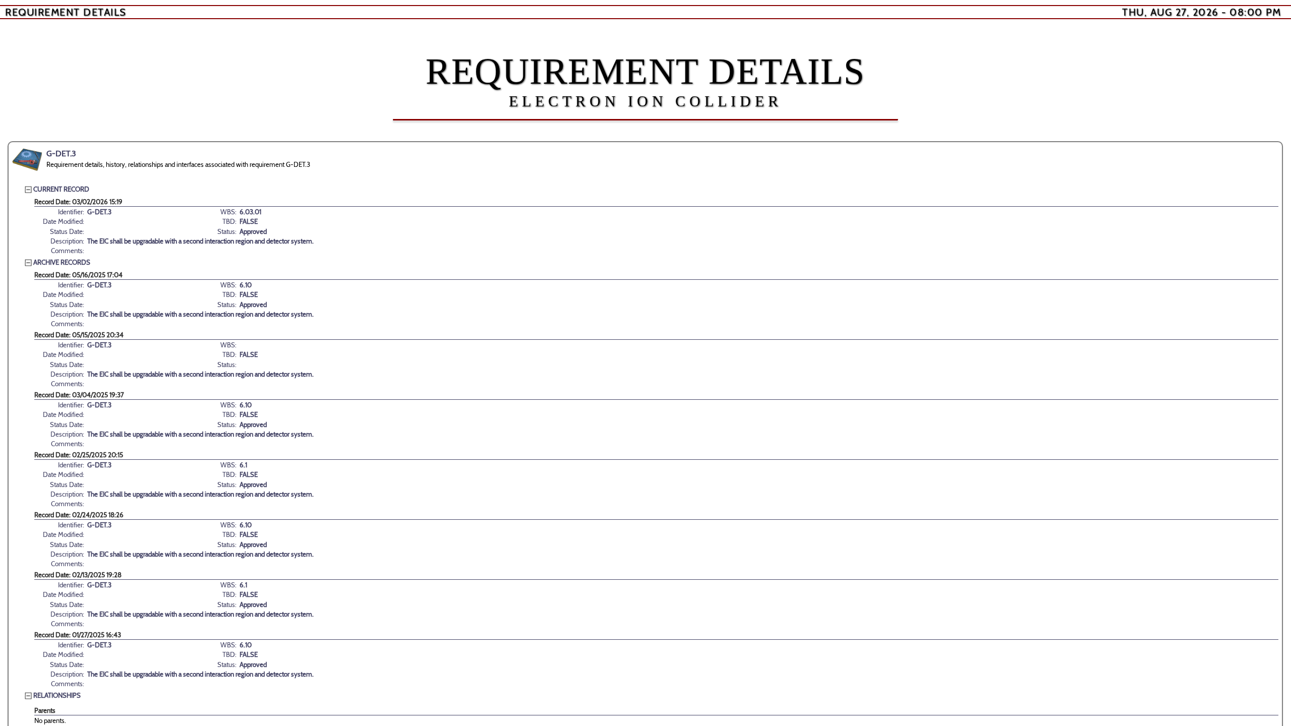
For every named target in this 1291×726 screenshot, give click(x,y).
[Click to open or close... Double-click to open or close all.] (27, 160)
